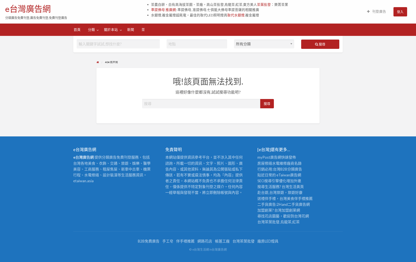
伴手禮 (299, 198)
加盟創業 (289, 210)
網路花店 (204, 241)
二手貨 (293, 204)
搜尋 (321, 44)
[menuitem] (376, 12)
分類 (91, 30)
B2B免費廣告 (148, 241)
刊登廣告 (379, 11)
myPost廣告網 (269, 157)
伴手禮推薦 (185, 241)
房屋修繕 (264, 163)
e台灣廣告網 (28, 9)
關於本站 (111, 30)
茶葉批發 (264, 4)
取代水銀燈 (236, 15)
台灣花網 (301, 216)
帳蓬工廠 (222, 241)
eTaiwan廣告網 (288, 175)
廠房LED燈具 (267, 241)
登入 (400, 12)
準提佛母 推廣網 (163, 10)
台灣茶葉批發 (268, 222)
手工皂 (167, 241)
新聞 (130, 30)
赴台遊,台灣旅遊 (270, 192)
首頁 (77, 30)
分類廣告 (294, 169)
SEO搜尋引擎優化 (271, 181)
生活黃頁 (296, 186)
